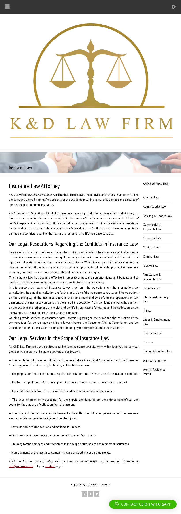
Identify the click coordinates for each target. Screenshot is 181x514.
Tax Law (148, 342)
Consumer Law (152, 238)
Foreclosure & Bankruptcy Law (152, 277)
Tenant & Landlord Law (157, 351)
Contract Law (151, 247)
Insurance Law (152, 288)
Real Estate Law (152, 333)
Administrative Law (154, 206)
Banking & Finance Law (157, 216)
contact (50, 466)
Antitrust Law (151, 197)
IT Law (147, 311)
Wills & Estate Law (154, 361)
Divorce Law (150, 266)
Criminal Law (151, 256)
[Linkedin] (96, 494)
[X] (84, 494)
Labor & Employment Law (156, 322)
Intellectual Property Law (155, 299)
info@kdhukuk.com (21, 466)
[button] (143, 504)
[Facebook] (90, 494)
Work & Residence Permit (154, 372)
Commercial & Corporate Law (152, 227)
